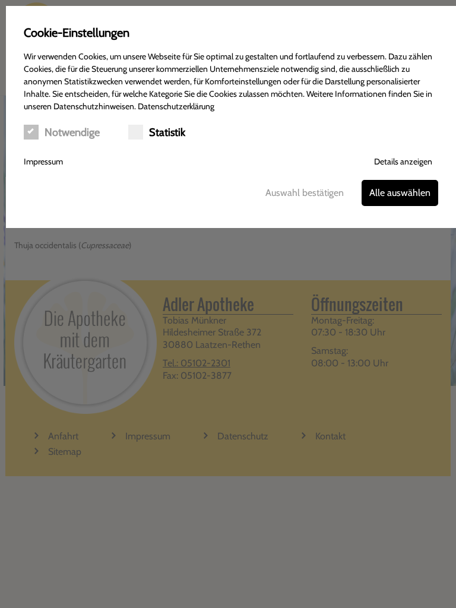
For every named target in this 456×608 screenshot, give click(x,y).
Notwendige (72, 132)
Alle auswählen (399, 192)
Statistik (167, 132)
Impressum (43, 161)
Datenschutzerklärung (176, 106)
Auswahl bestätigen (304, 192)
